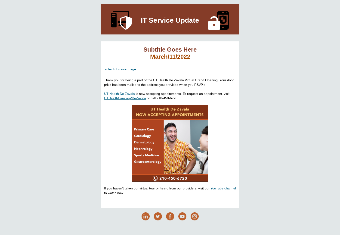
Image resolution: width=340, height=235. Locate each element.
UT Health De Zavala (119, 94)
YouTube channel (223, 188)
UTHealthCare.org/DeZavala (125, 98)
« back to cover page (120, 69)
